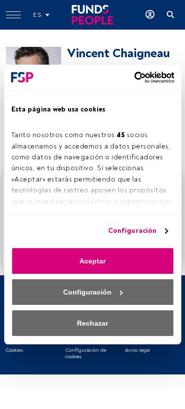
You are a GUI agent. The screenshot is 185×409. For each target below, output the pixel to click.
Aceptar (92, 261)
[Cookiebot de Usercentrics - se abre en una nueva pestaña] (132, 77)
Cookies (14, 350)
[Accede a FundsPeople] (150, 14)
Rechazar (92, 323)
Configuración (132, 230)
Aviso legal (137, 350)
